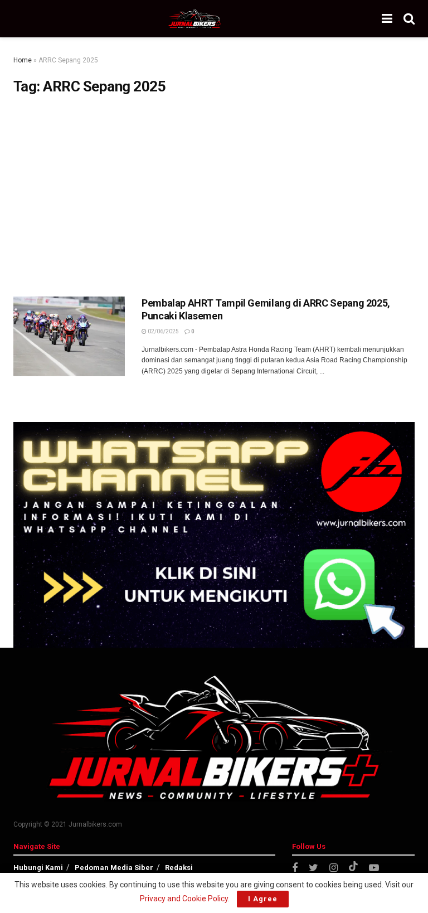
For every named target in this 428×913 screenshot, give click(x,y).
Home (22, 60)
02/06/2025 (163, 331)
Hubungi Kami (38, 867)
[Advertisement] (214, 196)
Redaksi (179, 867)
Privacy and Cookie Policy (184, 898)
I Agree (263, 899)
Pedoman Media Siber (114, 867)
